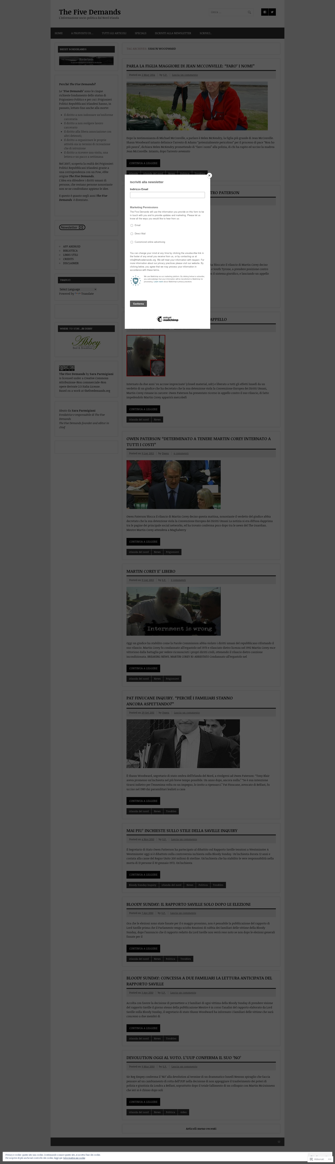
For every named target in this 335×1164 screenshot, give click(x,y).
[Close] (209, 175)
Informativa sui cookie (74, 1158)
